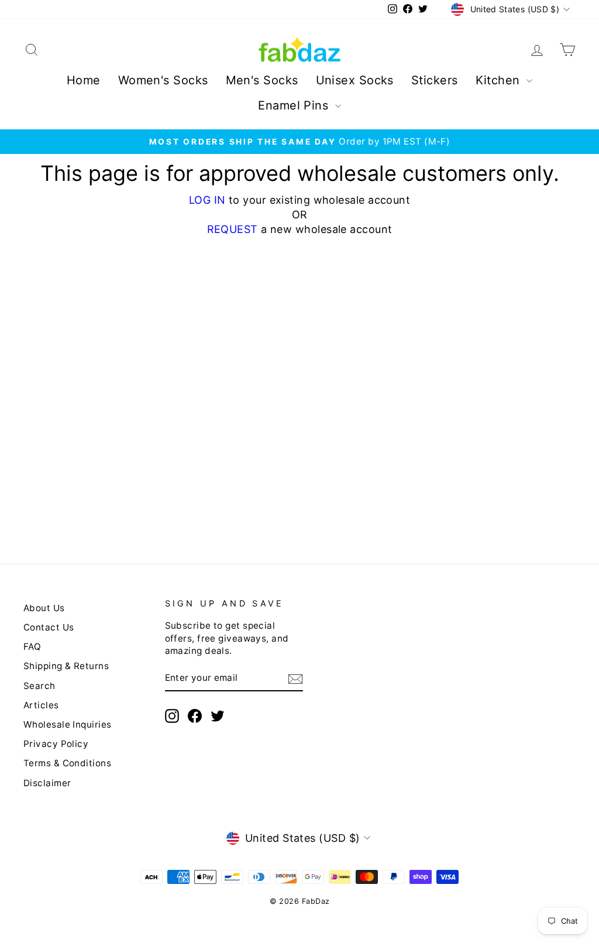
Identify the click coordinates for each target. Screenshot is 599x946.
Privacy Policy (55, 743)
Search (39, 685)
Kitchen (500, 80)
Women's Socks (163, 80)
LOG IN (207, 200)
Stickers (434, 80)
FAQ (32, 646)
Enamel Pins (295, 105)
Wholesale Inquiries (67, 724)
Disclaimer (47, 783)
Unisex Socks (355, 80)
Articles (41, 705)
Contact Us (48, 627)
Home (84, 80)
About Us (44, 607)
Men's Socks (262, 80)
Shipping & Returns (66, 665)
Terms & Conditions (67, 763)
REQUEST (232, 229)
